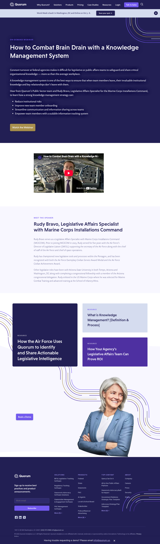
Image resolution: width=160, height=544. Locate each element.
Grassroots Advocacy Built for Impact (111, 491)
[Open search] (141, 4)
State (80, 483)
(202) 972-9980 (46, 530)
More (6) (82, 517)
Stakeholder (82, 506)
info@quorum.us (58, 530)
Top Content (108, 475)
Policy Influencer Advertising (84, 512)
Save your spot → (105, 13)
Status (127, 497)
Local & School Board (86, 502)
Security (128, 492)
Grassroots (82, 488)
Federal (81, 479)
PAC (79, 492)
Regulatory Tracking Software (61, 487)
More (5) (58, 513)
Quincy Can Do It (108, 479)
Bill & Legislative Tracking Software (64, 480)
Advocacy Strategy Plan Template (111, 505)
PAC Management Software (61, 507)
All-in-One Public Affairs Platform (110, 484)
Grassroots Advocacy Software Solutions (62, 494)
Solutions (59, 475)
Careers (128, 483)
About (128, 475)
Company (128, 479)
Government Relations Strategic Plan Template (111, 498)
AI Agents (81, 497)
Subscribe (32, 508)
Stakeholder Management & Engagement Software (64, 500)
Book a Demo (24, 417)
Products (82, 475)
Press (127, 488)
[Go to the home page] (18, 4)
